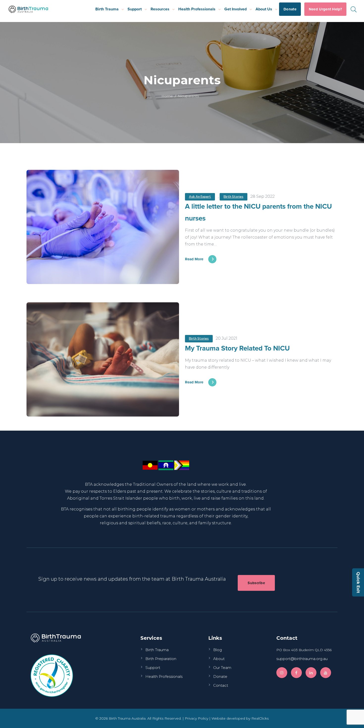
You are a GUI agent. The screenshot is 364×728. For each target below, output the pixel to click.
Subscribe (256, 583)
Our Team (222, 667)
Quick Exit (358, 582)
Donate (290, 9)
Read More (194, 259)
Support (135, 9)
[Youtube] (325, 672)
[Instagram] (281, 672)
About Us (264, 9)
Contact (220, 685)
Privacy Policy (196, 718)
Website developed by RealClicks (240, 718)
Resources (160, 9)
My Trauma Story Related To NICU (237, 348)
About (219, 658)
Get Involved (235, 9)
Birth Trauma (107, 9)
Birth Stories (233, 197)
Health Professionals (196, 9)
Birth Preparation (160, 658)
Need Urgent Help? (325, 9)
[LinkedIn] (311, 672)
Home (167, 96)
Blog (217, 649)
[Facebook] (296, 672)
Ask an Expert (200, 197)
